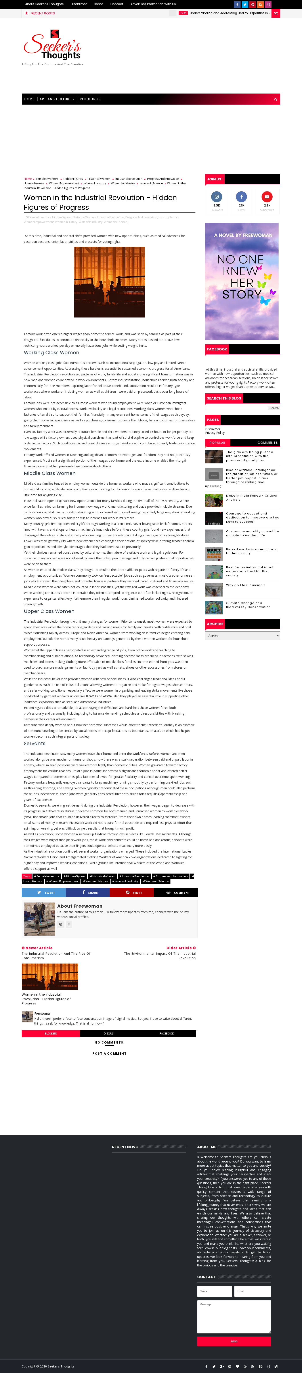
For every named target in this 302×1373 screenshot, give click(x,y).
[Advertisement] (199, 56)
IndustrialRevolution (128, 179)
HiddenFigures (73, 179)
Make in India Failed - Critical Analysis (251, 497)
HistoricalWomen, (84, 217)
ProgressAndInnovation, (141, 217)
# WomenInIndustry (125, 881)
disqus (108, 1033)
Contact (116, 4)
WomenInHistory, (66, 222)
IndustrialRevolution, (111, 217)
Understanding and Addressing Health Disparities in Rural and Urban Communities (230, 13)
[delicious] (276, 1366)
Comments (268, 442)
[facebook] (237, 4)
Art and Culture (55, 99)
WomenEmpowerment (64, 183)
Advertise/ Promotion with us (153, 4)
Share (93, 893)
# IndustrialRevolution (134, 876)
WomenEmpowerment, (39, 222)
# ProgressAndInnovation (170, 876)
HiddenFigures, (62, 217)
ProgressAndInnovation (163, 179)
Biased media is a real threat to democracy (251, 551)
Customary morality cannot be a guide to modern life (252, 533)
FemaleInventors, (40, 217)
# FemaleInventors (46, 876)
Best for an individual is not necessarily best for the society (250, 571)
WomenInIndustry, (91, 222)
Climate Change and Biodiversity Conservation (248, 605)
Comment (182, 893)
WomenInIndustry (123, 183)
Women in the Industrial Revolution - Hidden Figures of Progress (46, 999)
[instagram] (268, 4)
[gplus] (221, 1366)
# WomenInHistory (95, 881)
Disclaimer (79, 4)
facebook (167, 1033)
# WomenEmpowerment (62, 881)
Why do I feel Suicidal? (246, 585)
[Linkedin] (276, 4)
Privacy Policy (215, 432)
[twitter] (245, 4)
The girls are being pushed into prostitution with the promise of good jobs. (249, 456)
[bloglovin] (237, 1366)
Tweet (50, 893)
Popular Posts (218, 443)
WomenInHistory (95, 183)
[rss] (260, 4)
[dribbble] (245, 1366)
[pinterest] (252, 4)
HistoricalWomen (99, 179)
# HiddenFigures (75, 876)
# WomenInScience (156, 881)
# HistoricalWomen (102, 876)
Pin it (137, 893)
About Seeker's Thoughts (44, 4)
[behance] (260, 1366)
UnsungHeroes (34, 183)
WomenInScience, (116, 222)
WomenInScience (151, 183)
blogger (51, 1033)
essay (161, 13)
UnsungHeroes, (169, 217)
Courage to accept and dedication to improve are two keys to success (253, 517)
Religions (89, 99)
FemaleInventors (47, 179)
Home (98, 4)
